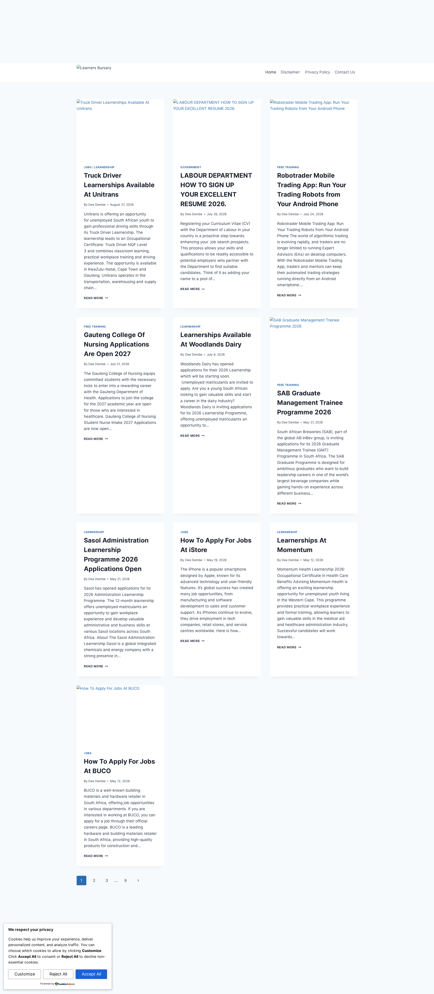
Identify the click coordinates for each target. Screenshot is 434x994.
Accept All (91, 974)
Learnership (104, 167)
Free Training (288, 167)
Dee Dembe (97, 204)
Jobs (88, 167)
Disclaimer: (291, 72)
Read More (96, 298)
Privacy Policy (317, 72)
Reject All (58, 974)
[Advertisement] (135, 31)
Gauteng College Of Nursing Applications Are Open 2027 (116, 344)
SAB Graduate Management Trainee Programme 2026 (310, 402)
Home (270, 72)
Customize (24, 974)
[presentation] (120, 128)
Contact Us (345, 72)
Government (190, 167)
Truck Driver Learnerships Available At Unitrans (119, 185)
